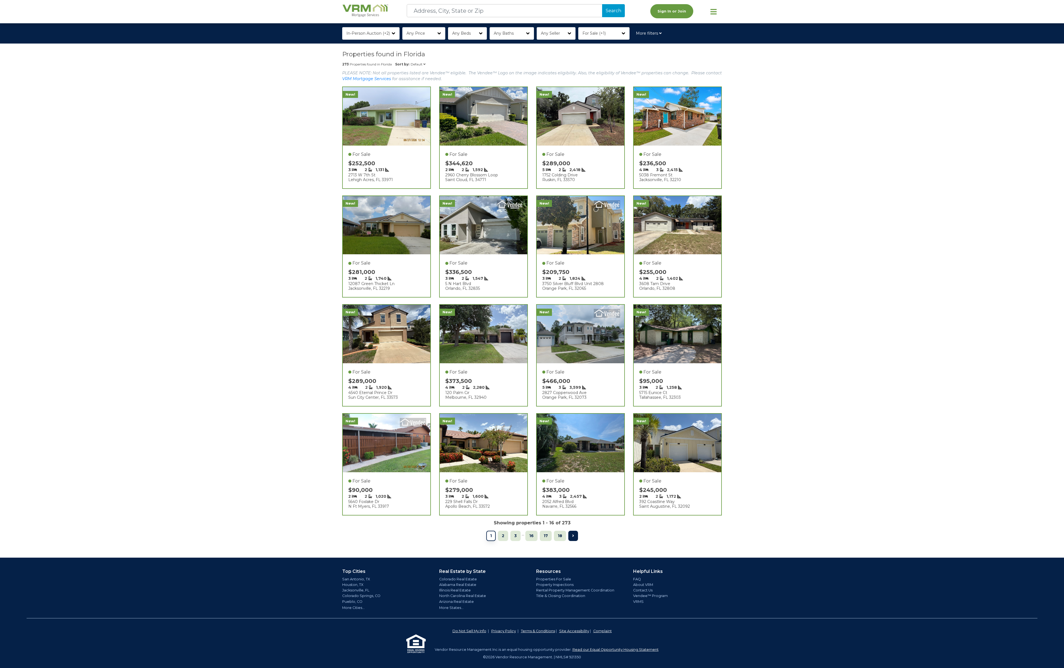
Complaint (602, 631)
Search (613, 10)
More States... (451, 608)
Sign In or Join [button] (672, 11)
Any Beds (461, 33)
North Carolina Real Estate (462, 596)
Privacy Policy (503, 631)
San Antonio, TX (356, 579)
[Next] (573, 536)
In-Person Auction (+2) (368, 33)
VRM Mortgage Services (366, 78)
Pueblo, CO (352, 602)
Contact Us (643, 590)
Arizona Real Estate (456, 602)
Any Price (415, 33)
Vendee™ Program (650, 596)
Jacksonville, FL (355, 590)
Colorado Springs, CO (361, 596)
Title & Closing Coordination (560, 596)
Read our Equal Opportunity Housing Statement (615, 649)
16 (531, 536)
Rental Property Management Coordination (575, 590)
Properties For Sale (553, 579)
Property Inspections (555, 585)
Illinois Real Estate (455, 590)
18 (560, 536)
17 (546, 536)
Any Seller (550, 33)
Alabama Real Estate (457, 585)
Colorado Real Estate (458, 579)
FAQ (637, 579)
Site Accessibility (574, 631)
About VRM (643, 585)
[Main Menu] (713, 11)
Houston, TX (352, 585)
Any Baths (504, 33)
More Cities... (353, 608)
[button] (649, 33)
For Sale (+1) (594, 33)
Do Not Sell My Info (469, 631)
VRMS (638, 602)
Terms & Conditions (538, 631)
